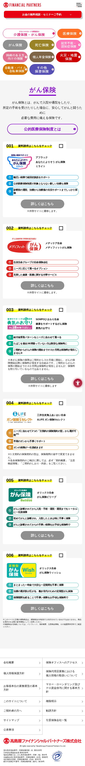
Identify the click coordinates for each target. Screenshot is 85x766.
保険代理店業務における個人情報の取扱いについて (61, 673)
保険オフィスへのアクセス (61, 662)
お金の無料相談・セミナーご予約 (41, 14)
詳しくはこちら (42, 204)
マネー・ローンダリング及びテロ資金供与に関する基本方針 (63, 688)
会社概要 (8, 662)
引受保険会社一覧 (56, 720)
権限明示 (51, 701)
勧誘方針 (51, 710)
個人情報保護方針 (13, 673)
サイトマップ (11, 720)
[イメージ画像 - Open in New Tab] (57, 756)
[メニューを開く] (79, 5)
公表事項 (8, 729)
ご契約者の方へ (12, 710)
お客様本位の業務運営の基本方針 (20, 688)
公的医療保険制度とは (42, 129)
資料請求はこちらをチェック (35, 145)
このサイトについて (15, 701)
